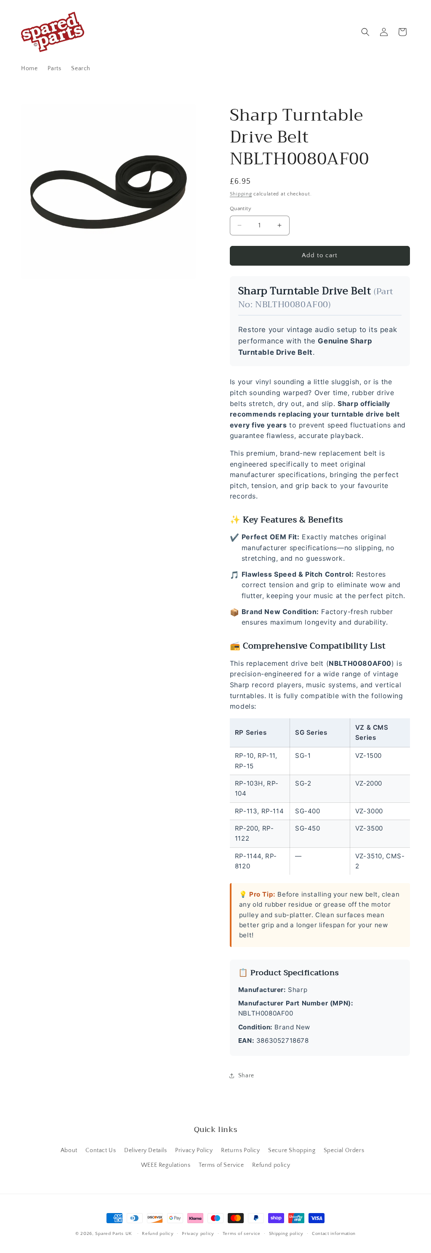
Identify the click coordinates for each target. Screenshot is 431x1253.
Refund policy (271, 1165)
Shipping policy (286, 1233)
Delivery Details (145, 1150)
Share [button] (246, 1075)
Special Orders (344, 1150)
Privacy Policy (194, 1150)
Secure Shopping (291, 1150)
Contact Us (100, 1150)
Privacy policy (198, 1233)
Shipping (241, 194)
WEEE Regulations (166, 1165)
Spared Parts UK (113, 1233)
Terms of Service (221, 1165)
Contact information (334, 1233)
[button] (365, 32)
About (69, 1150)
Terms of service (242, 1233)
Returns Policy (240, 1150)
